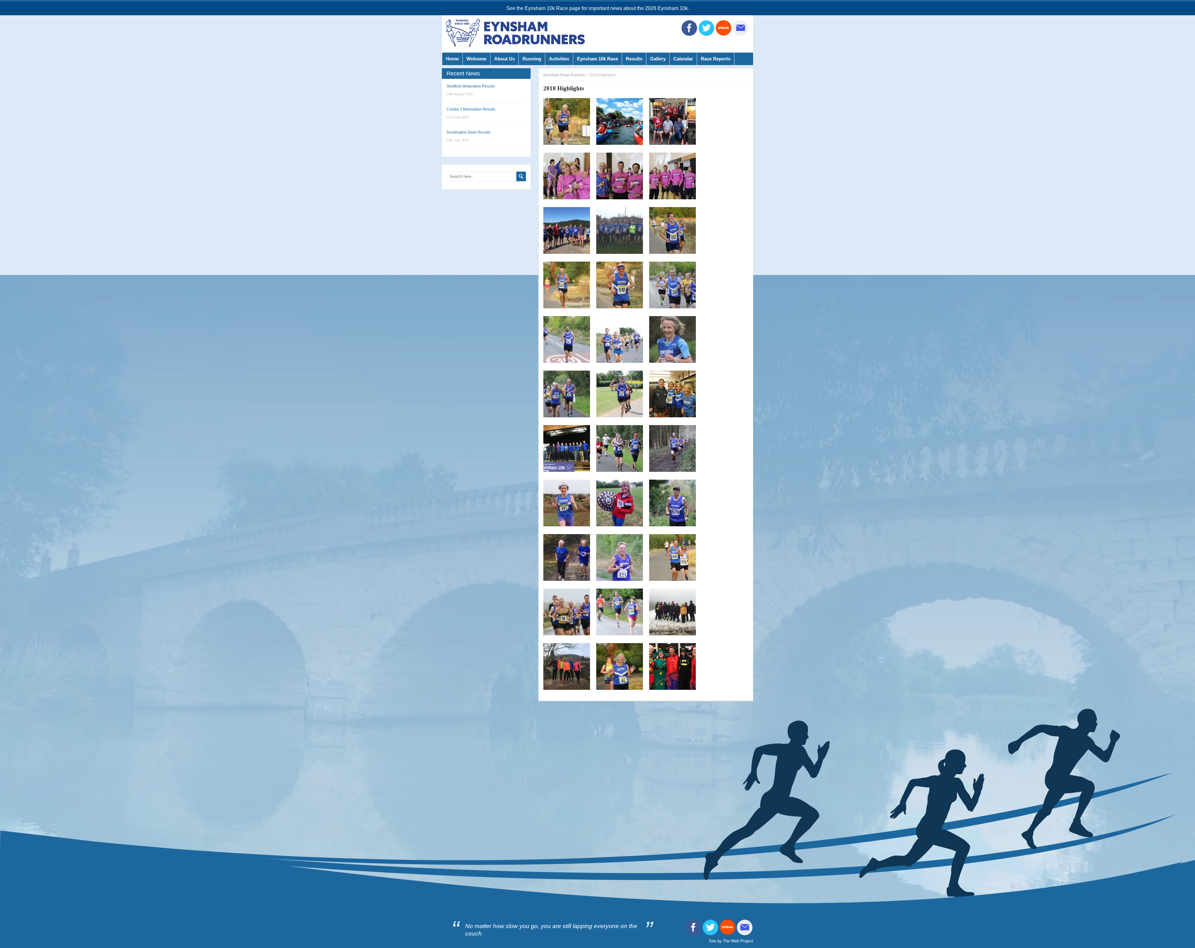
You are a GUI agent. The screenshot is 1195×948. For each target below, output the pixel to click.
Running (532, 58)
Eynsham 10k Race (597, 58)
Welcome (476, 58)
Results (634, 58)
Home (452, 58)
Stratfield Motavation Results (471, 86)
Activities (559, 58)
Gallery (658, 58)
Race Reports (715, 58)
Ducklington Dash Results (468, 132)
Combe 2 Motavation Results (471, 109)
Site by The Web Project (731, 941)
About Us (504, 58)
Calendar (683, 58)
